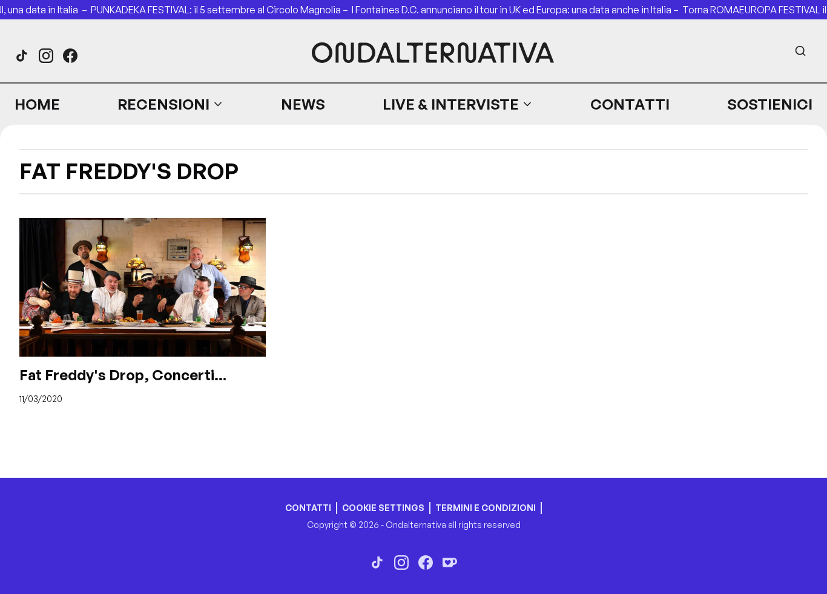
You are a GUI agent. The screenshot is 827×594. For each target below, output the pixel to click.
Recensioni (163, 104)
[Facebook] (70, 55)
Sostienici (769, 104)
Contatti (630, 104)
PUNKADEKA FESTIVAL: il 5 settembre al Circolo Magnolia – (221, 10)
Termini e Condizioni (485, 508)
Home (37, 104)
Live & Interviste (451, 104)
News (303, 104)
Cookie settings (383, 508)
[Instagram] (46, 55)
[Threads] (22, 55)
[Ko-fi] (450, 562)
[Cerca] (800, 51)
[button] (170, 104)
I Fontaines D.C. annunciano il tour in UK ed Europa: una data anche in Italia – (517, 10)
